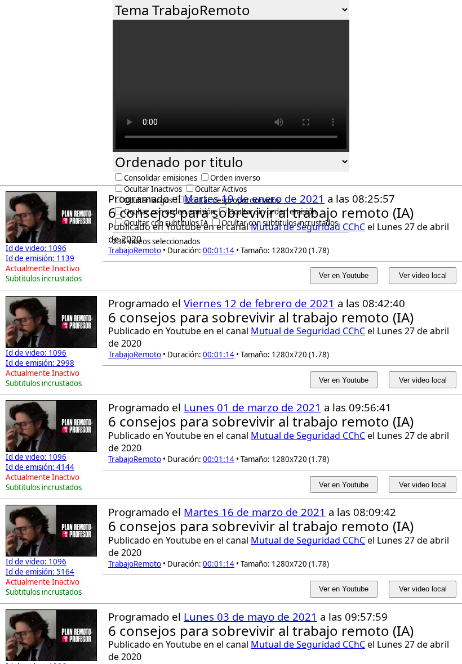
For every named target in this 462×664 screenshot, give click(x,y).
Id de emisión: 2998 (40, 363)
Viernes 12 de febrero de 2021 (259, 303)
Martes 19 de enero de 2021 (254, 198)
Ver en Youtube (343, 275)
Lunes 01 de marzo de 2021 (252, 407)
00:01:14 (218, 250)
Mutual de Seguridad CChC (308, 227)
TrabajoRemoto (134, 250)
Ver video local (423, 275)
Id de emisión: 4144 (40, 467)
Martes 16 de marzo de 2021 (255, 512)
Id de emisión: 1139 (40, 258)
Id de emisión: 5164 (40, 572)
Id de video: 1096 (36, 248)
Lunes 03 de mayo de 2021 (250, 616)
